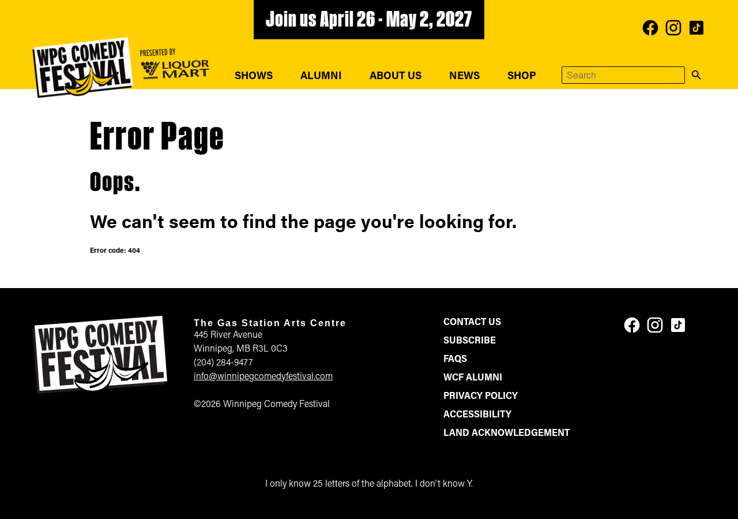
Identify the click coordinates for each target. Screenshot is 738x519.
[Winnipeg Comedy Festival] (82, 67)
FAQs (455, 359)
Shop (521, 77)
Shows (254, 77)
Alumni (321, 77)
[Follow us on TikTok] (696, 27)
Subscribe (469, 341)
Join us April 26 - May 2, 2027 (369, 20)
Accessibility (477, 415)
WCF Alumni (472, 378)
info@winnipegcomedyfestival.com (263, 377)
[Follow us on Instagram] (673, 27)
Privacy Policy (480, 396)
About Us (395, 77)
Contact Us (472, 322)
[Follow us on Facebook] (650, 27)
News (464, 77)
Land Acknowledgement (506, 433)
